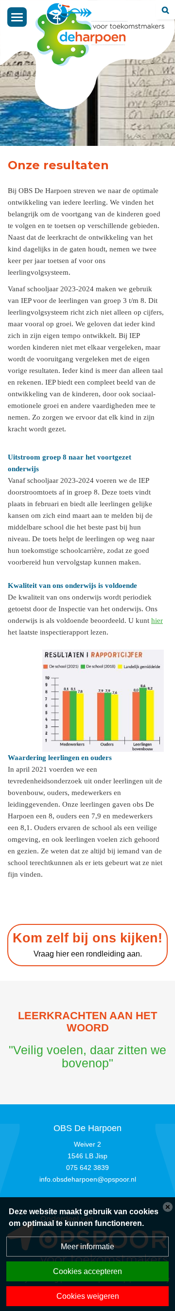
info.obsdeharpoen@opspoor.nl (87, 1179)
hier (157, 620)
